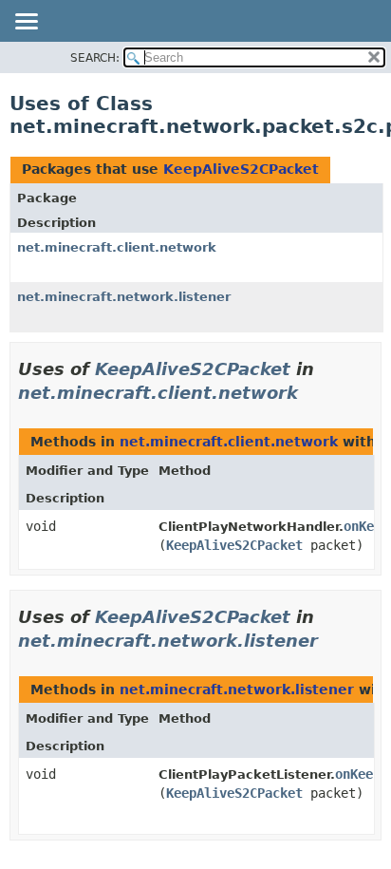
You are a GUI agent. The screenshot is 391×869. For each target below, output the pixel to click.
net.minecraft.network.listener (124, 297)
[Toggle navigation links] (25, 22)
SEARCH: (95, 58)
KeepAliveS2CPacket (241, 169)
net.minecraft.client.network (116, 247)
